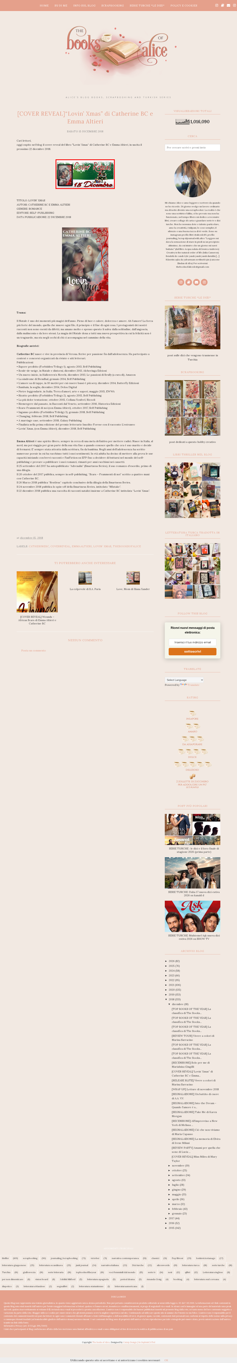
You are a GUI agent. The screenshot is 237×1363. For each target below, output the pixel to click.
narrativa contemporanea (125, 1258)
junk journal (82, 1265)
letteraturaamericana (126, 1286)
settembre (179, 1175)
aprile (176, 1199)
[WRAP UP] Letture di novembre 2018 (195, 1089)
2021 (172, 985)
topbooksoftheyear (86, 1272)
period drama (128, 1279)
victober (95, 1258)
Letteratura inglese (213, 1272)
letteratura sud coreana (206, 1279)
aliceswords (163, 1265)
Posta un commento (33, 650)
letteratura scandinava (51, 1265)
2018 (172, 999)
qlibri (187, 1272)
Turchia (6, 1272)
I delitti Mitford (67, 1279)
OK (166, 1360)
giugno (176, 1189)
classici (155, 1258)
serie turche (218, 1265)
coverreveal (60, 546)
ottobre (177, 1170)
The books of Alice (101, 1342)
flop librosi (177, 1258)
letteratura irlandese (34, 1286)
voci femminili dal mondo (122, 1272)
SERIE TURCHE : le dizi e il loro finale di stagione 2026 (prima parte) (194, 850)
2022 (172, 980)
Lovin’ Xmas (102, 546)
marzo (176, 1204)
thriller (5, 1258)
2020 (172, 989)
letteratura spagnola (98, 1279)
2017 (172, 1218)
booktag (177, 1279)
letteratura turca (190, 1265)
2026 (172, 961)
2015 (172, 1228)
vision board (41, 1279)
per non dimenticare (12, 1279)
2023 (172, 975)
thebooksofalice (127, 546)
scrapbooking (30, 1258)
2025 (172, 966)
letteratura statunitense (91, 1286)
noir (170, 1272)
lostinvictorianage (205, 1258)
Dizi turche (138, 1265)
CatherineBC (39, 546)
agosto (176, 1180)
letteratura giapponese (14, 1265)
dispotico (7, 1286)
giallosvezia (29, 1272)
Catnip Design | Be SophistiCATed (139, 1342)
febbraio (177, 1209)
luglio (176, 1184)
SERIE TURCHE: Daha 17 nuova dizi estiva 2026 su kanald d (194, 893)
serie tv (152, 1272)
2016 (172, 1223)
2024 (172, 970)
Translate (193, 685)
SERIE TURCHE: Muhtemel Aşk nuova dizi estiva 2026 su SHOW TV (194, 937)
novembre (178, 1165)
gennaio (177, 1213)
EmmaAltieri (82, 546)
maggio (177, 1194)
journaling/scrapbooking (64, 1258)
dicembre (178, 1004)
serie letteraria (56, 1272)
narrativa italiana (110, 1265)
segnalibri (62, 1286)
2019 (172, 994)
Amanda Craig (154, 1279)
